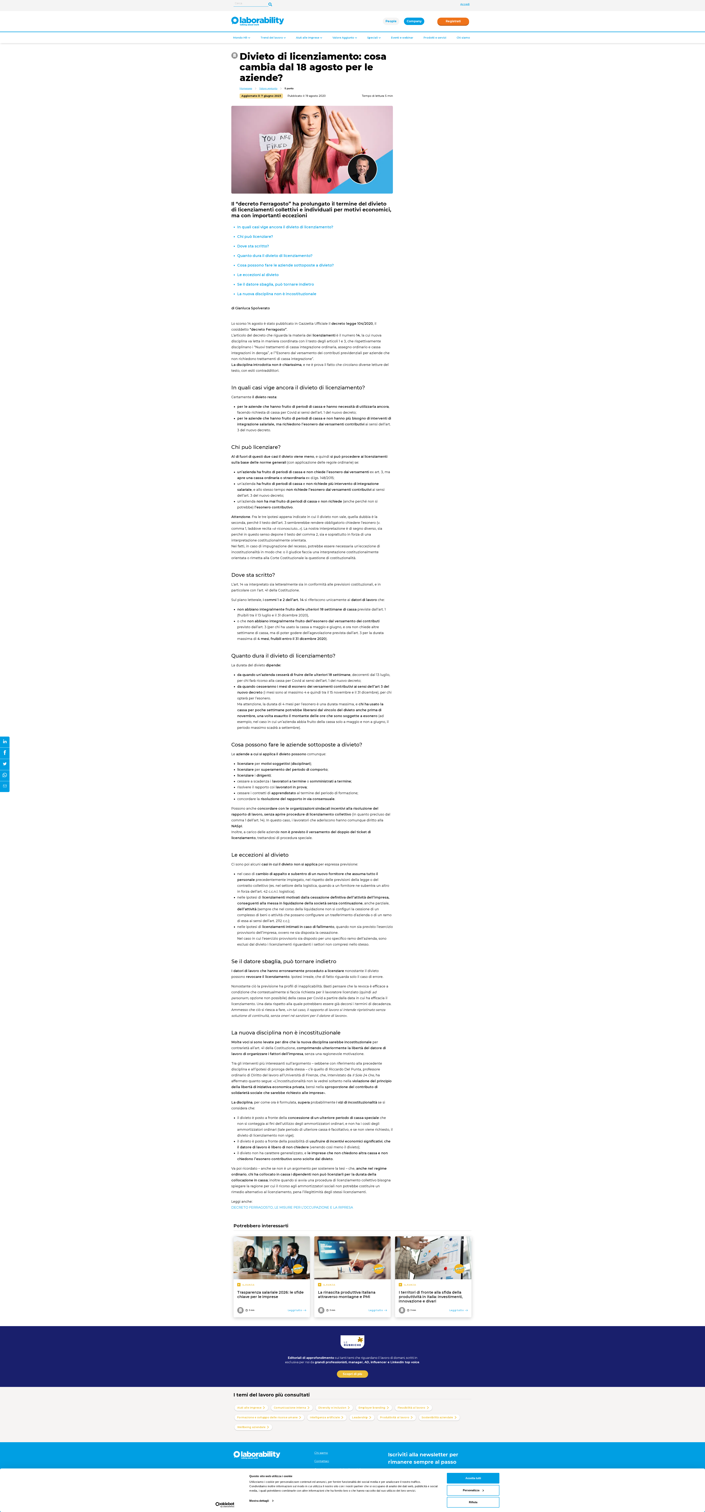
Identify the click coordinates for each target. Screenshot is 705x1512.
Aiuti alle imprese (307, 37)
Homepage (246, 88)
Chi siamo (463, 37)
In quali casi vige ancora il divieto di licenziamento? (285, 227)
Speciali (372, 37)
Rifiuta (473, 1502)
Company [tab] (414, 21)
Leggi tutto (295, 1310)
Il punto (289, 88)
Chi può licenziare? (255, 236)
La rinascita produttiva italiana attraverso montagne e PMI (346, 1294)
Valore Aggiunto (343, 37)
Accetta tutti (473, 1478)
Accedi (465, 4)
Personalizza (471, 1490)
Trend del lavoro (272, 37)
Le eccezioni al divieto (258, 275)
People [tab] (391, 21)
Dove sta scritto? (253, 246)
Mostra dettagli (259, 1500)
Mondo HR (240, 37)
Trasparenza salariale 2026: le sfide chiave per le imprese (270, 1294)
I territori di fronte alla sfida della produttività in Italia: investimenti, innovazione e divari (431, 1296)
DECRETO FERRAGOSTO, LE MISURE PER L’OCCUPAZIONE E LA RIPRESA (292, 1207)
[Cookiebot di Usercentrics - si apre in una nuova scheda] (225, 1505)
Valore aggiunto (268, 88)
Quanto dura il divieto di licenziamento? (274, 255)
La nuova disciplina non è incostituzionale (276, 294)
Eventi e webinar (402, 37)
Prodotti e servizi (435, 37)
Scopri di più (352, 1374)
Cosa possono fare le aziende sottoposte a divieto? (285, 265)
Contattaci (321, 1461)
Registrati (453, 21)
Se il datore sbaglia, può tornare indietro (275, 284)
